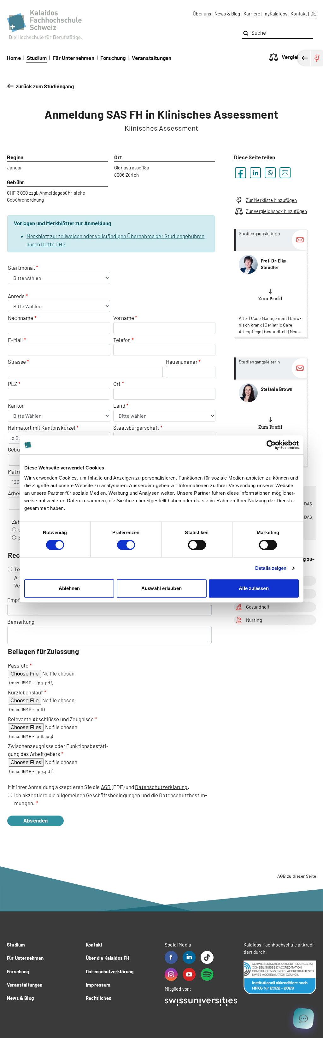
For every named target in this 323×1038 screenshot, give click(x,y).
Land (119, 405)
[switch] (126, 545)
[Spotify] (207, 974)
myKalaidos (275, 13)
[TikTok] (207, 957)
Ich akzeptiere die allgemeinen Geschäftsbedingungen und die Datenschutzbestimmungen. (110, 799)
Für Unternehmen (73, 58)
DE (313, 13)
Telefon (122, 340)
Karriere (252, 13)
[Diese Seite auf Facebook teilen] (240, 172)
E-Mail (15, 340)
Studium (37, 58)
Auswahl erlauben (161, 588)
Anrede (17, 296)
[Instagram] (171, 974)
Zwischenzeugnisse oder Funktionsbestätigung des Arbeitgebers (58, 750)
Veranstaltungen (152, 58)
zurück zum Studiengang (45, 86)
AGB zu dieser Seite (296, 876)
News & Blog (227, 13)
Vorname (123, 318)
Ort (117, 383)
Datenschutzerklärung (161, 787)
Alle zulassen (253, 588)
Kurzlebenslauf (25, 692)
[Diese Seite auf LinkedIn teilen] (255, 172)
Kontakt (299, 13)
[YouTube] (189, 974)
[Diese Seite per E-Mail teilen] (285, 172)
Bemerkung (21, 621)
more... (270, 283)
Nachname (20, 318)
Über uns (202, 13)
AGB (106, 787)
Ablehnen (69, 588)
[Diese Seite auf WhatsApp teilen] (270, 172)
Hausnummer (181, 361)
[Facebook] (171, 957)
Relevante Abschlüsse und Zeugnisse (51, 719)
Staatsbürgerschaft (136, 427)
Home (14, 58)
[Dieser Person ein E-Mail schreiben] (299, 240)
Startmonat (22, 267)
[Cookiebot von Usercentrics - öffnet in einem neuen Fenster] (271, 445)
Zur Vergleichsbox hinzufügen (276, 211)
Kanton (16, 405)
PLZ (12, 383)
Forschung (113, 58)
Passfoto (18, 665)
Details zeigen (270, 568)
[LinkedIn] (189, 957)
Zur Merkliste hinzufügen (271, 200)
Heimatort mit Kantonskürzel (41, 427)
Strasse (17, 361)
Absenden (35, 820)
